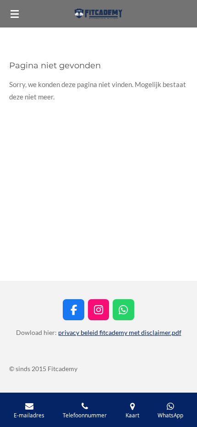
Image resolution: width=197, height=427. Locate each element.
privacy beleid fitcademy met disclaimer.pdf (119, 332)
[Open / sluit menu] (15, 14)
